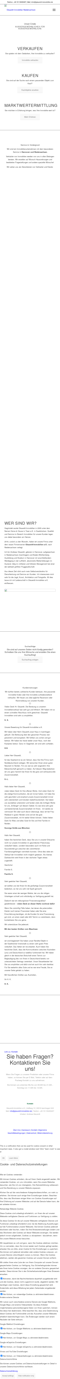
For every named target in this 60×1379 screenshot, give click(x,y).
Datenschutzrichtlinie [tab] (8, 1359)
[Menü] (54, 9)
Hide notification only (26, 1375)
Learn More (13, 1158)
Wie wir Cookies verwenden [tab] (11, 1174)
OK (3, 1158)
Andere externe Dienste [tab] (9, 1297)
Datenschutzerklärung (9, 1371)
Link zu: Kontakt (11, 1051)
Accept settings (8, 1375)
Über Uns (16, 1130)
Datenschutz (31, 1133)
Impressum (26, 1130)
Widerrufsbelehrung (44, 1133)
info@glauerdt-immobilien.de (21, 1111)
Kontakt (34, 1130)
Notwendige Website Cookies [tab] (12, 1208)
